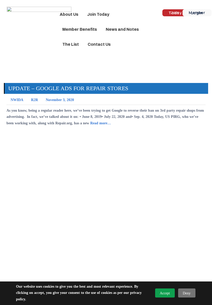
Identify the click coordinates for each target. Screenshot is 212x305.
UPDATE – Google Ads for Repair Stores (68, 88)
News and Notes (122, 29)
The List (70, 44)
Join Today (98, 14)
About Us (69, 14)
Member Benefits (79, 29)
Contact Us (99, 44)
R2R (34, 100)
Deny (187, 293)
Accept (165, 293)
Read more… (100, 123)
